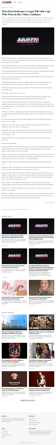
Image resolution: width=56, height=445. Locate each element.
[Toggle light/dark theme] (53, 2)
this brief (15, 209)
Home (14, 2)
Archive (20, 2)
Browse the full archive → (28, 400)
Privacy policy (5, 430)
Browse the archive (33, 420)
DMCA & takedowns (6, 434)
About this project (33, 424)
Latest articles (32, 418)
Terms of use (5, 432)
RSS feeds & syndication (34, 422)
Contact (3, 436)
